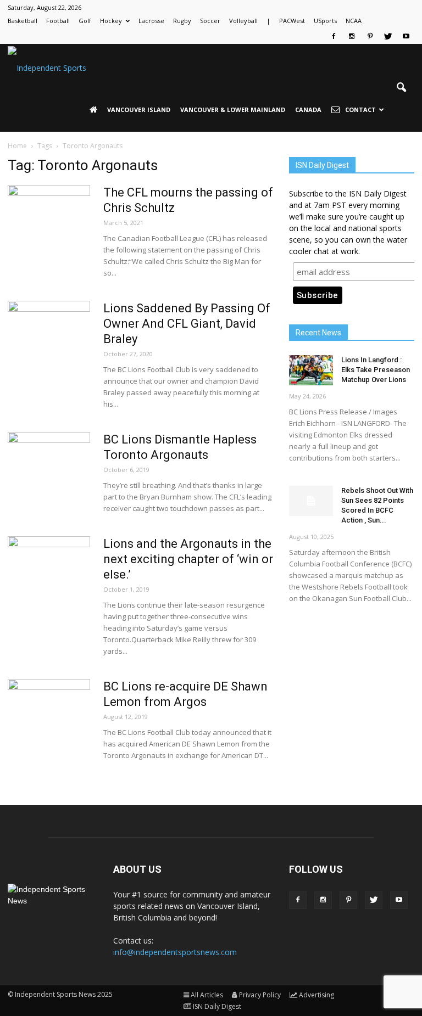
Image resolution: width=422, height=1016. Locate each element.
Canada (308, 109)
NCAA (354, 20)
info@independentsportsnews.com (175, 952)
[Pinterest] (370, 36)
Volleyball (243, 20)
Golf (85, 20)
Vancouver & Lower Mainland (232, 109)
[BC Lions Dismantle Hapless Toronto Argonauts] (49, 473)
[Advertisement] (352, 685)
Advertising (316, 995)
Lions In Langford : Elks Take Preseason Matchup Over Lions (375, 370)
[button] (401, 88)
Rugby (182, 20)
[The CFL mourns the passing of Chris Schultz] (49, 226)
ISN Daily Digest (217, 1006)
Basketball (22, 20)
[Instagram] (351, 36)
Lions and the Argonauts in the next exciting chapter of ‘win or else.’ (188, 559)
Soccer (210, 20)
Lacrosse (151, 20)
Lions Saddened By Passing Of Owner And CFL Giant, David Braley (186, 323)
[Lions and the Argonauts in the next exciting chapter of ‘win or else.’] (49, 577)
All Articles (207, 995)
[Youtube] (406, 36)
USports (325, 20)
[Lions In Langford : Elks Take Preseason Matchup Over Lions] (311, 370)
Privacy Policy (260, 995)
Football (58, 20)
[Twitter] (388, 36)
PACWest (292, 20)
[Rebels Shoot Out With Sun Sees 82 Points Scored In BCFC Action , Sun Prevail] (311, 501)
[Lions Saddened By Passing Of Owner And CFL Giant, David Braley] (49, 342)
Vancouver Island (138, 109)
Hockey (111, 20)
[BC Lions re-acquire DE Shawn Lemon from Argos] (49, 720)
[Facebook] (333, 36)
